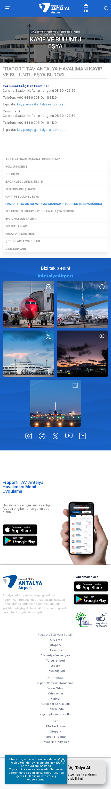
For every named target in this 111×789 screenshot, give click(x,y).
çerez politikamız (31, 772)
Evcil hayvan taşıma (21, 218)
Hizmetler (55, 650)
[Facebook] (82, 304)
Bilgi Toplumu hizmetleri (56, 714)
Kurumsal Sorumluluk (55, 704)
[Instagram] (28, 304)
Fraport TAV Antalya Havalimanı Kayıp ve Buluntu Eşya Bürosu (53, 203)
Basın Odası (55, 688)
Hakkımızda (55, 709)
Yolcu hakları (16, 226)
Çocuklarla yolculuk (22, 241)
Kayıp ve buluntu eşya (55, 42)
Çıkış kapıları (15, 248)
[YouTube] (82, 354)
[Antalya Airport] (54, 8)
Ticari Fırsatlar (55, 736)
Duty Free (55, 640)
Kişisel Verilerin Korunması (55, 683)
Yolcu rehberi (55, 660)
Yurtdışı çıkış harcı (20, 189)
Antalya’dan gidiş (61, 34)
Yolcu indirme (16, 166)
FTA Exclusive (56, 726)
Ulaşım (55, 666)
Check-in (12, 174)
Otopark (55, 645)
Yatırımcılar (55, 693)
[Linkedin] (55, 403)
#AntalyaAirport (55, 275)
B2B (56, 721)
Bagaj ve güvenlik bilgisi (24, 181)
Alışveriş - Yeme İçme (55, 655)
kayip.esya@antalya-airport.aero (42, 104)
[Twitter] (28, 354)
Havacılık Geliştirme (55, 742)
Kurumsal (55, 678)
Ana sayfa (37, 31)
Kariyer (55, 698)
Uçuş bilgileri (55, 671)
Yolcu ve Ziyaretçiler (58, 31)
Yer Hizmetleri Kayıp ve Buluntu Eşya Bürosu (39, 211)
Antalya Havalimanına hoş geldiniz (32, 159)
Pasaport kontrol (20, 233)
